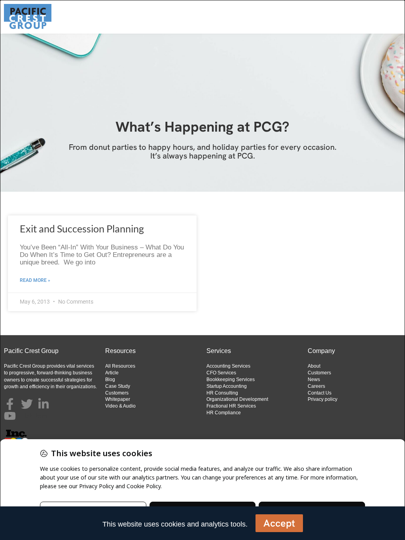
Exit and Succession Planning (82, 228)
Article (112, 373)
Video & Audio (120, 406)
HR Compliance (223, 412)
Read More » (35, 280)
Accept (279, 523)
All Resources (120, 366)
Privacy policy (322, 399)
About (314, 366)
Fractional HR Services (231, 406)
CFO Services (221, 373)
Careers (316, 386)
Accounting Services (228, 366)
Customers (117, 393)
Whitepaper (117, 399)
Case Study (117, 386)
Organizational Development (237, 399)
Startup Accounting (226, 386)
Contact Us (319, 393)
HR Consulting (222, 393)
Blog (110, 379)
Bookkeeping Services (230, 379)
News (314, 379)
